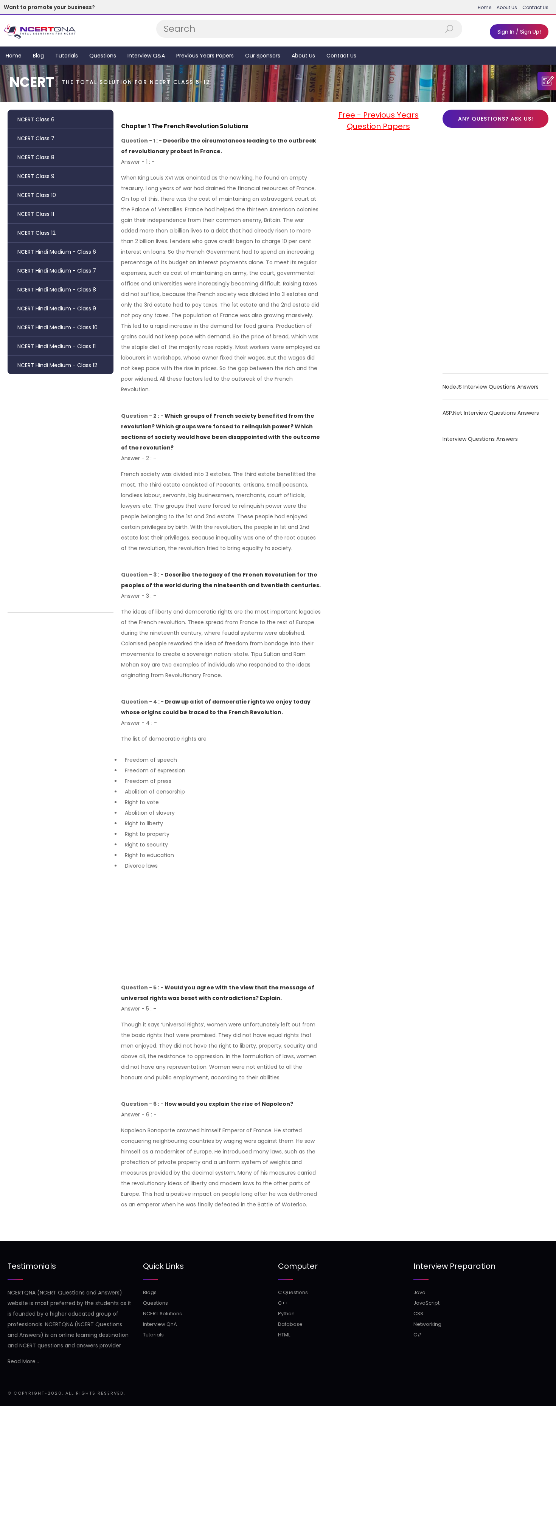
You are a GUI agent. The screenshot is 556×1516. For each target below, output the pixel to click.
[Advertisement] (60, 491)
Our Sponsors (262, 55)
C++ (283, 1303)
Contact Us (535, 7)
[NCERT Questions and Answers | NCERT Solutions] (41, 31)
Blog (38, 55)
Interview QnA (160, 1324)
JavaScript (426, 1303)
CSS (418, 1313)
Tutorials (66, 55)
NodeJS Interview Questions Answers (491, 387)
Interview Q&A (146, 55)
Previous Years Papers (205, 55)
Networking (427, 1324)
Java (419, 1292)
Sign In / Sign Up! (519, 32)
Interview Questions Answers (480, 439)
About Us (507, 7)
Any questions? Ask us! (495, 118)
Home (484, 7)
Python (286, 1313)
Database (290, 1324)
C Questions (293, 1292)
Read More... (23, 1361)
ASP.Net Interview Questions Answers (491, 413)
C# (417, 1334)
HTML (284, 1334)
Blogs (150, 1292)
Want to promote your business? (49, 7)
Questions (102, 55)
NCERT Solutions (162, 1313)
